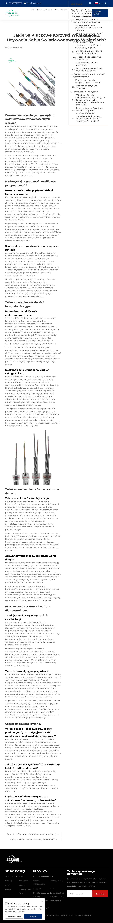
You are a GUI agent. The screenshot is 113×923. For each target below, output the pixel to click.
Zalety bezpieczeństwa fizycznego (87, 63)
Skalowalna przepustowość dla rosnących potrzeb (89, 34)
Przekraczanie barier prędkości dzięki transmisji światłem (88, 27)
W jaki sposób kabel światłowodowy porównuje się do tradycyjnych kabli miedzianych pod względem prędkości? (90, 100)
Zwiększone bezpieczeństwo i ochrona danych (87, 58)
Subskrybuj (100, 894)
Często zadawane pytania (85, 92)
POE (52, 889)
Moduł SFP (37, 889)
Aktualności (64, 10)
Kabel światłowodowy (41, 876)
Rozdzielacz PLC (56, 881)
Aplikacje (22, 885)
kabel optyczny (43, 129)
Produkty (53, 10)
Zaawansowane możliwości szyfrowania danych (89, 69)
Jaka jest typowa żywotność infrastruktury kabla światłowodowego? (90, 110)
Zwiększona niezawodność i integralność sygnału (86, 40)
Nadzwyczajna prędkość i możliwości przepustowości (86, 20)
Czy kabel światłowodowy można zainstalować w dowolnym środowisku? (88, 118)
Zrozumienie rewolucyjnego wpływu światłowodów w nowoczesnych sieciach (86, 13)
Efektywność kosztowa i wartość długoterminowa (89, 75)
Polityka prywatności (85, 915)
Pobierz (8, 890)
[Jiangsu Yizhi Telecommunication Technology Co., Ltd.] (12, 13)
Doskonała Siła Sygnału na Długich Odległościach (89, 52)
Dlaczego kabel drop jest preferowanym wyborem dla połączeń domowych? (55, 839)
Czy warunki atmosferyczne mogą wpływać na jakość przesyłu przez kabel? (54, 834)
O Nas (46, 10)
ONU (52, 876)
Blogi (7, 885)
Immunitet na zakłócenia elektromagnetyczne (87, 46)
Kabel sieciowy (55, 901)
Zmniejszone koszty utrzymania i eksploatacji (87, 81)
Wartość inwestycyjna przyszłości (86, 87)
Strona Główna (37, 10)
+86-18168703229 (15, 3)
